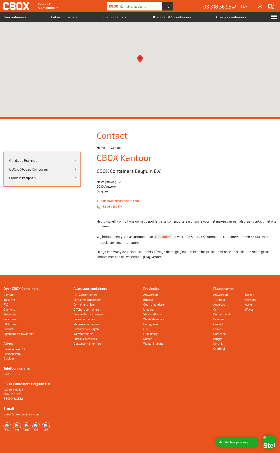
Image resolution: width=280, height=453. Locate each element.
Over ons (9, 309)
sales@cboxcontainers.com (119, 200)
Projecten (10, 314)
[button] (140, 59)
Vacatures (10, 319)
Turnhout (219, 299)
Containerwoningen (86, 329)
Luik (146, 329)
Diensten (9, 294)
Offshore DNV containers (171, 17)
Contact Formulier (25, 160)
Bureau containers (85, 339)
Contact (8, 329)
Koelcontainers (114, 17)
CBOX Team (11, 324)
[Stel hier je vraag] (269, 442)
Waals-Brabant (153, 343)
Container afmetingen (88, 299)
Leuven (218, 329)
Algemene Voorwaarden (19, 333)
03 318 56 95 (217, 6)
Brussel (148, 299)
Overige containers (231, 17)
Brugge (217, 339)
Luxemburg (150, 333)
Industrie (9, 299)
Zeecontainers (14, 17)
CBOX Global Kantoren (28, 169)
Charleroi (219, 348)
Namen (147, 339)
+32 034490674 (111, 206)
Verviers (250, 299)
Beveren (218, 319)
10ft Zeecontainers (86, 294)
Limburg (148, 309)
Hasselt (218, 324)
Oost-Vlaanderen (154, 304)
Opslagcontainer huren (88, 343)
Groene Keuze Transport (89, 314)
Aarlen (249, 304)
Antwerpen (150, 294)
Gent (216, 309)
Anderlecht (220, 304)
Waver (249, 309)
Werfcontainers (84, 333)
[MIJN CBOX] (260, 6)
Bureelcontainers (85, 319)
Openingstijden (22, 177)
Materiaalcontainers (87, 324)
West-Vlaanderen (154, 319)
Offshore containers (87, 309)
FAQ (6, 304)
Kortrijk (218, 343)
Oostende (219, 333)
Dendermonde (222, 314)
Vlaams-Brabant (153, 314)
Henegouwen (151, 324)
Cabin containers (64, 17)
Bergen (249, 294)
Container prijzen (85, 304)
